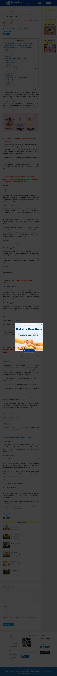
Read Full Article (29, 351)
